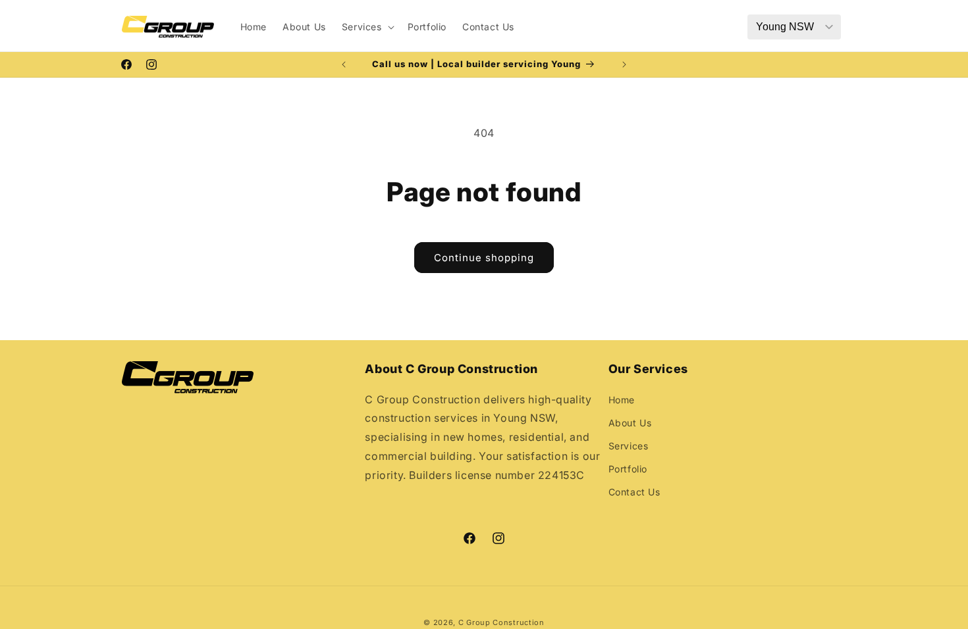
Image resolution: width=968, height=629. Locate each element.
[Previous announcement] (343, 64)
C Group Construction (501, 622)
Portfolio (627, 468)
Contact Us (634, 491)
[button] (367, 27)
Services (628, 445)
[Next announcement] (624, 64)
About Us (630, 422)
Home (621, 399)
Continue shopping (484, 257)
